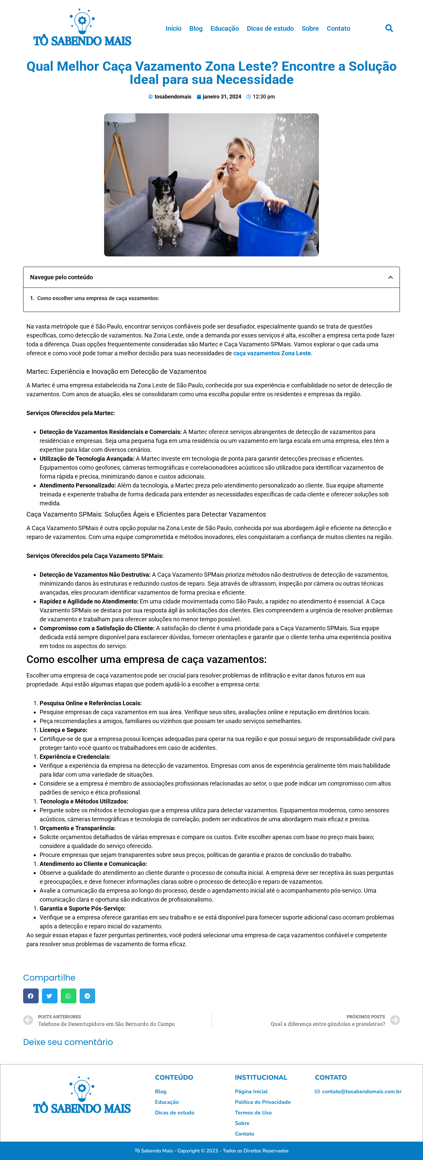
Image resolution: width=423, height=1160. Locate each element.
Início (173, 28)
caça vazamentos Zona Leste (272, 353)
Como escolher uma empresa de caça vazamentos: (98, 298)
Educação (225, 28)
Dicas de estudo (270, 28)
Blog (196, 28)
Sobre (310, 28)
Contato (338, 28)
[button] (389, 28)
